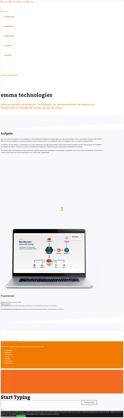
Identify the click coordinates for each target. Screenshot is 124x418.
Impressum (8, 361)
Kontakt (7, 359)
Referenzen (9, 354)
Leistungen (8, 350)
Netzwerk (8, 352)
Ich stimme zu (21, 416)
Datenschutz (9, 363)
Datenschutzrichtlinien (8, 416)
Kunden (7, 357)
